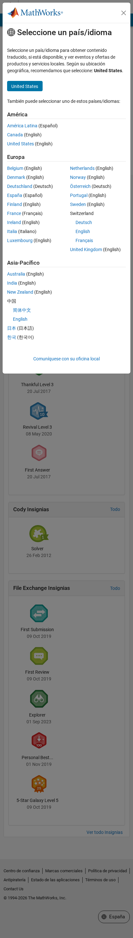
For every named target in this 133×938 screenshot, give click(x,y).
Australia (16, 274)
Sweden (78, 204)
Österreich (80, 186)
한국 (11, 337)
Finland (14, 204)
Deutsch (84, 222)
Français (84, 240)
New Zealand (20, 292)
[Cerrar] (123, 12)
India (12, 283)
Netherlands (82, 168)
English (83, 231)
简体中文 (22, 310)
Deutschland (19, 186)
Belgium (15, 168)
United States (20, 143)
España (14, 195)
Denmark (16, 177)
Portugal (78, 195)
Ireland (14, 222)
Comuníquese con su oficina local (66, 358)
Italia (12, 231)
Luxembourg (20, 240)
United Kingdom (86, 249)
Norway (78, 177)
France (14, 213)
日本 (11, 328)
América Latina (22, 125)
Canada (15, 134)
